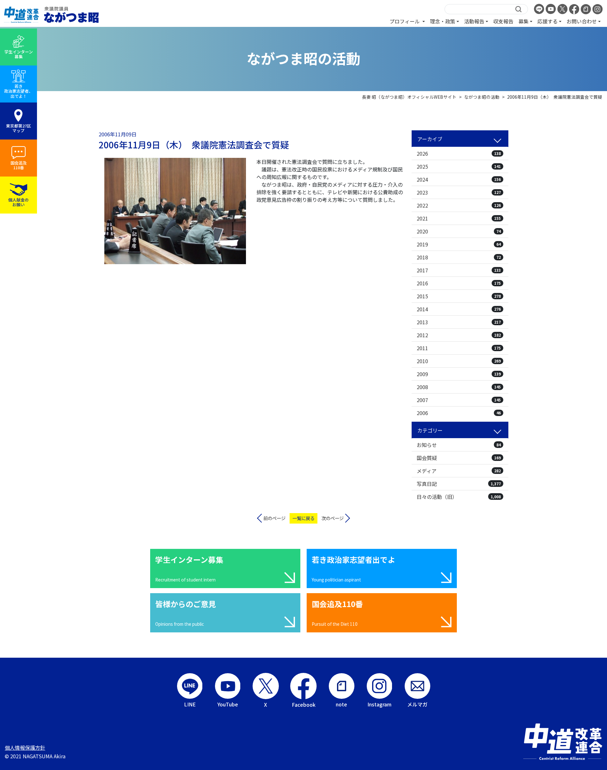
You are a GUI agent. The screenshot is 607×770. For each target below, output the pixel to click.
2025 (459, 166)
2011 (459, 348)
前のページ (274, 518)
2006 (459, 413)
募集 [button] (523, 21)
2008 (459, 387)
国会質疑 (459, 458)
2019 (459, 244)
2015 (459, 296)
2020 (459, 231)
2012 (459, 335)
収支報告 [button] (503, 21)
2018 (459, 257)
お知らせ (459, 445)
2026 (459, 153)
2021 (459, 218)
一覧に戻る (303, 518)
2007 (459, 400)
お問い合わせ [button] (582, 21)
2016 (459, 283)
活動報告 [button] (474, 21)
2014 (459, 309)
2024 (459, 179)
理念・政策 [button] (442, 21)
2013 (459, 322)
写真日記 (459, 483)
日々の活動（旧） (459, 496)
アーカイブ (429, 139)
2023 (459, 192)
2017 (459, 270)
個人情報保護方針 (25, 747)
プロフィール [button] (405, 21)
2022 (459, 205)
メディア (459, 471)
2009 (459, 374)
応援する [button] (547, 21)
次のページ (333, 518)
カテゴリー (430, 430)
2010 (459, 361)
